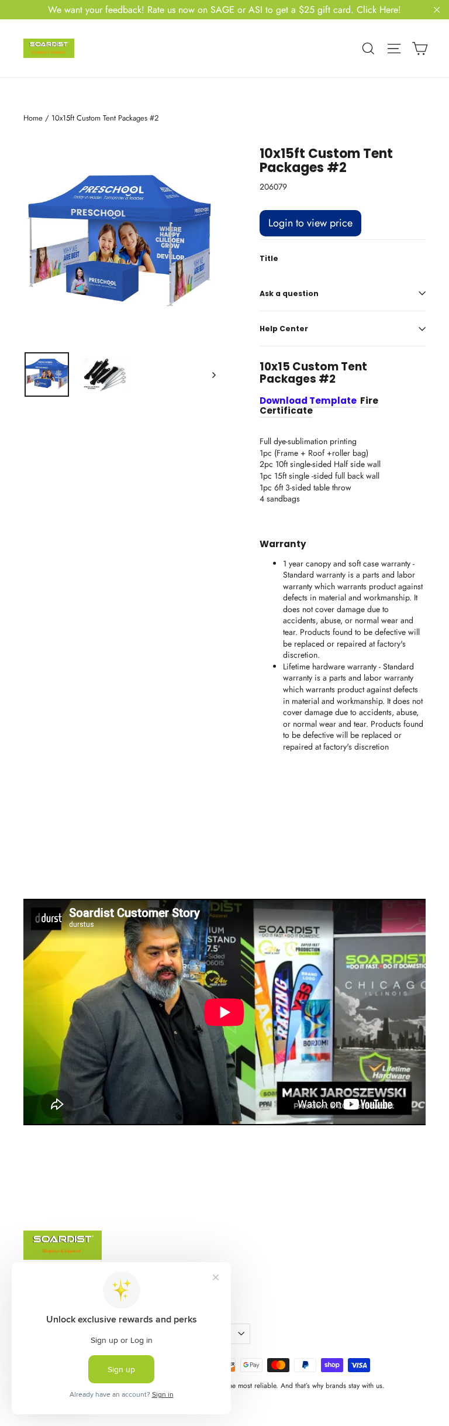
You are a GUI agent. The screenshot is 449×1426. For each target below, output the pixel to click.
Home (33, 117)
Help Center (284, 329)
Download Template (308, 400)
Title (269, 259)
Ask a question (289, 293)
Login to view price (310, 223)
